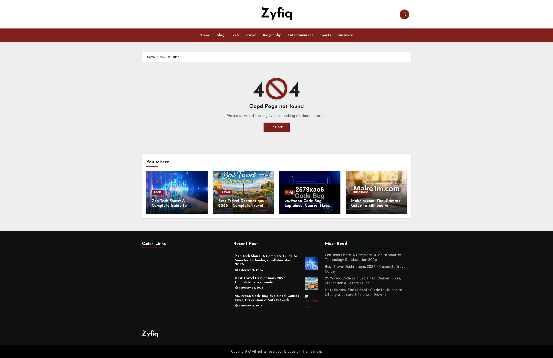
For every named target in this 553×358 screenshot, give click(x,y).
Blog (220, 35)
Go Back (276, 127)
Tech (235, 35)
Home (204, 35)
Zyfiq (276, 14)
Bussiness (345, 35)
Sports (325, 35)
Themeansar (311, 351)
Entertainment (300, 35)
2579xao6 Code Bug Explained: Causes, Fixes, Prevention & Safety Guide (309, 205)
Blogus (290, 351)
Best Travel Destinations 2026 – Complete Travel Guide (241, 205)
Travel (250, 35)
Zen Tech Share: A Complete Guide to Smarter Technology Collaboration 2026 (266, 260)
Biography (272, 35)
